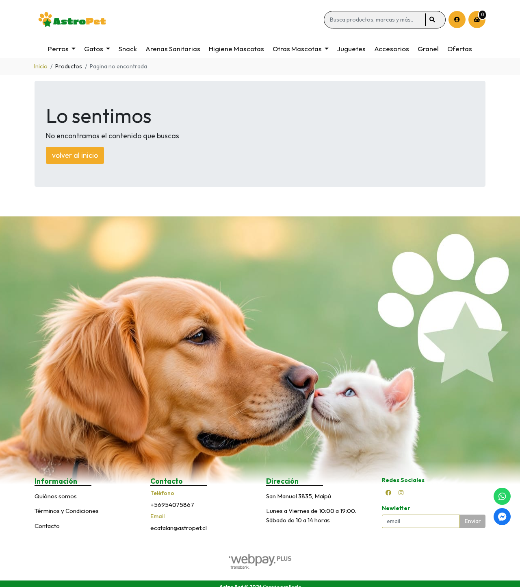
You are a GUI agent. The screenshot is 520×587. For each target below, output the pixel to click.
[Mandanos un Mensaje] (502, 516)
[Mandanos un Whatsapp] (502, 496)
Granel (428, 48)
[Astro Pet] (178, 20)
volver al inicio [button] (75, 155)
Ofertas (459, 48)
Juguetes (351, 48)
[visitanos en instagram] (401, 492)
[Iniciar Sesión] (457, 19)
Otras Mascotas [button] (297, 48)
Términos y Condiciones (67, 511)
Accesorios (391, 48)
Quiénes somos (56, 496)
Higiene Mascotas (236, 48)
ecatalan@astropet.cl (178, 528)
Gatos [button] (93, 48)
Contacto (47, 526)
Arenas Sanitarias (172, 48)
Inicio (41, 66)
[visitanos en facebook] (388, 492)
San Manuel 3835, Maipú (298, 496)
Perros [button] (58, 48)
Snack (128, 48)
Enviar (473, 521)
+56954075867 (172, 504)
